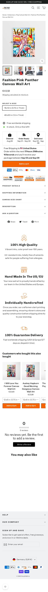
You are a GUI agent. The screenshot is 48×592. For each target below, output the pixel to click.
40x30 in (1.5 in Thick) (14, 115)
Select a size (9, 103)
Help (5, 515)
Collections (11, 15)
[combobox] (11, 399)
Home (4, 15)
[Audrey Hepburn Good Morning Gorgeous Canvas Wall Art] (31, 371)
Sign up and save (13, 530)
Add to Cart (11, 406)
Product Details (11, 186)
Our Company (10, 522)
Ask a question (10, 213)
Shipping (5, 95)
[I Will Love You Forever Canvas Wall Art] (11, 371)
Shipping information (14, 193)
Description (9, 206)
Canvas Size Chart (12, 200)
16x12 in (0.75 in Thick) (14, 108)
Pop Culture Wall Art (23, 15)
